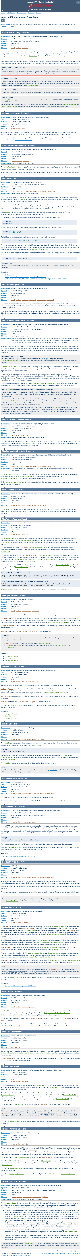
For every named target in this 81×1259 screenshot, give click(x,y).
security (53, 763)
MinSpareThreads (37, 383)
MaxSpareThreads (53, 383)
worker (18, 48)
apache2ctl (52, 770)
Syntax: (4, 39)
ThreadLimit (66, 929)
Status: (4, 26)
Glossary (62, 1253)
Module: (4, 48)
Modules (38, 13)
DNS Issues (9, 275)
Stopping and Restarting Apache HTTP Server (20, 856)
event (13, 48)
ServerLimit (5, 552)
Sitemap (68, 1253)
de (66, 1251)
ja (76, 1251)
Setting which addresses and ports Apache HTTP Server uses (25, 277)
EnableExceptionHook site (23, 140)
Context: (4, 43)
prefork (25, 48)
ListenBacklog (6, 542)
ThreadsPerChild (20, 559)
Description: (5, 24)
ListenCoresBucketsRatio (58, 622)
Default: (4, 41)
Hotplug (44, 359)
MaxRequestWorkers (59, 927)
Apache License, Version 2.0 (21, 1255)
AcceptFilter (37, 249)
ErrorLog (66, 755)
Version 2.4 (31, 13)
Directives (51, 1253)
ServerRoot (33, 56)
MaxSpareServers (11, 660)
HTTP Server (11, 13)
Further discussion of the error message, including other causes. (36, 279)
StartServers (10, 658)
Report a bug (76, 1253)
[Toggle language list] (3, 20)
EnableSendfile (12, 901)
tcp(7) (29, 445)
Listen (63, 348)
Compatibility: (6, 163)
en (69, 1251)
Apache (3, 13)
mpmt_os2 (51, 191)
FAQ (57, 1253)
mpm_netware (42, 191)
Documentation (21, 13)
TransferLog (5, 758)
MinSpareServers (11, 718)
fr (73, 1251)
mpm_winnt (33, 191)
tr (79, 1251)
